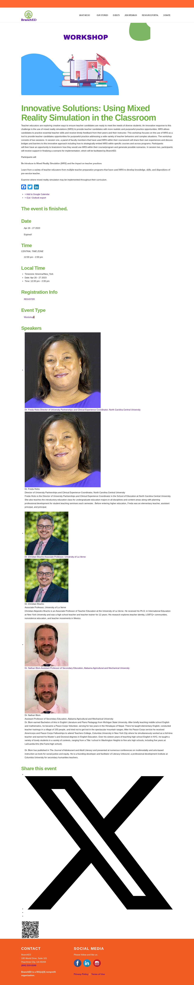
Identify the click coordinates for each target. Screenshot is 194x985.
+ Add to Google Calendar (37, 194)
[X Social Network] (99, 909)
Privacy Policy (81, 974)
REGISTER (29, 299)
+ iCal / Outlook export (35, 197)
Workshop (29, 317)
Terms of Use (98, 974)
